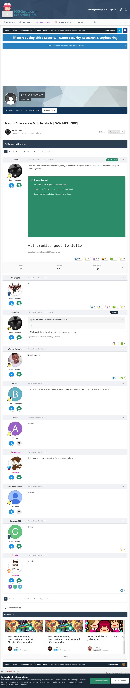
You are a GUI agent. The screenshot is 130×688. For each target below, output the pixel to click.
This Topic (115, 22)
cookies (21, 679)
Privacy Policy (13, 685)
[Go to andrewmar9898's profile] (15, 497)
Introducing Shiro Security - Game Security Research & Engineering (65, 37)
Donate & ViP (63, 22)
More (80, 22)
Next (29, 151)
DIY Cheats (55, 458)
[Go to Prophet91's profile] (15, 289)
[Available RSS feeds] (123, 664)
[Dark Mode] (126, 9)
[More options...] (122, 159)
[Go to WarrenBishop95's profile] (15, 360)
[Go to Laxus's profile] (90, 648)
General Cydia (49, 110)
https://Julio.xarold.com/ (57, 184)
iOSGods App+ (45, 22)
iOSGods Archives (32, 95)
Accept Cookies (101, 680)
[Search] (125, 22)
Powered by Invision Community (117, 673)
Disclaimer (27, 22)
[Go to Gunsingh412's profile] (15, 532)
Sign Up (113, 9)
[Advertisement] (65, 68)
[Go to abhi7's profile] (15, 429)
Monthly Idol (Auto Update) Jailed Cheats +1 (103, 638)
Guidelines (23, 685)
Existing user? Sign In (97, 9)
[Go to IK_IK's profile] (10, 648)
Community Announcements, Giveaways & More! (65, 45)
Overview (9, 110)
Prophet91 (59, 319)
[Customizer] (120, 9)
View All (65, 656)
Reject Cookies (119, 680)
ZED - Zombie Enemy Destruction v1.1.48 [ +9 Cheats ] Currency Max (20, 639)
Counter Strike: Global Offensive (28, 110)
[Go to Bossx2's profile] (15, 394)
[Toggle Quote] (31, 320)
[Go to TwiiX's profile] (15, 566)
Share (102, 132)
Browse (9, 22)
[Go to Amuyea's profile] (15, 463)
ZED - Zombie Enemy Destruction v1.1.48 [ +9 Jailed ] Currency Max (64, 639)
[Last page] (34, 151)
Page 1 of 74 (44, 151)
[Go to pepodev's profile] (8, 132)
